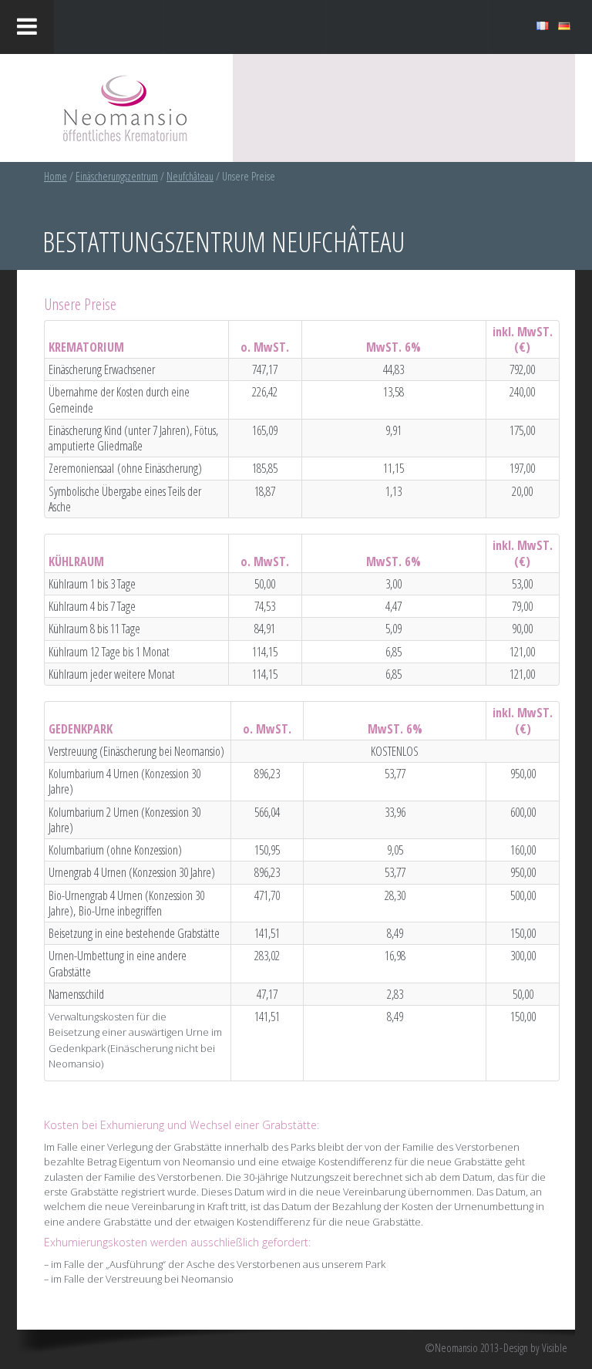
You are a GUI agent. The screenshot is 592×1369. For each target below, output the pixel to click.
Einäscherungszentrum (117, 176)
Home (55, 176)
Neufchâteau (190, 176)
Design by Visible (535, 1348)
